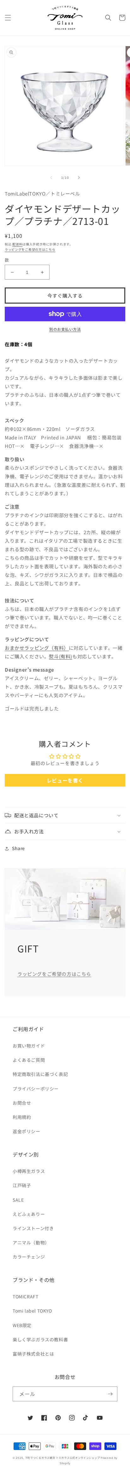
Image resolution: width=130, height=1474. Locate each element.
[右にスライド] (79, 177)
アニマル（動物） (31, 1242)
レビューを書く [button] (65, 780)
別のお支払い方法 (65, 329)
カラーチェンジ (29, 1257)
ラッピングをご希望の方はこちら (30, 249)
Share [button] (18, 848)
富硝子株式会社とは (33, 1353)
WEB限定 (22, 1325)
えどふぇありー (29, 1214)
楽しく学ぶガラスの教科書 (40, 1339)
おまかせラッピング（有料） (37, 647)
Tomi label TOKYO (32, 1311)
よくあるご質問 (29, 1060)
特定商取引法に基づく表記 (40, 1074)
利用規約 (22, 1117)
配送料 (17, 244)
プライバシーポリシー (36, 1088)
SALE (18, 1200)
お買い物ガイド (29, 1045)
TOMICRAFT (25, 1296)
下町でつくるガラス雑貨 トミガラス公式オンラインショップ (62, 1457)
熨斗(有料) (60, 656)
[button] (8, 18)
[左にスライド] (51, 177)
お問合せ (22, 1103)
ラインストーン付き (33, 1228)
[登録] (110, 1393)
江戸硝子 (22, 1185)
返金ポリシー (26, 1131)
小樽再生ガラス (29, 1171)
